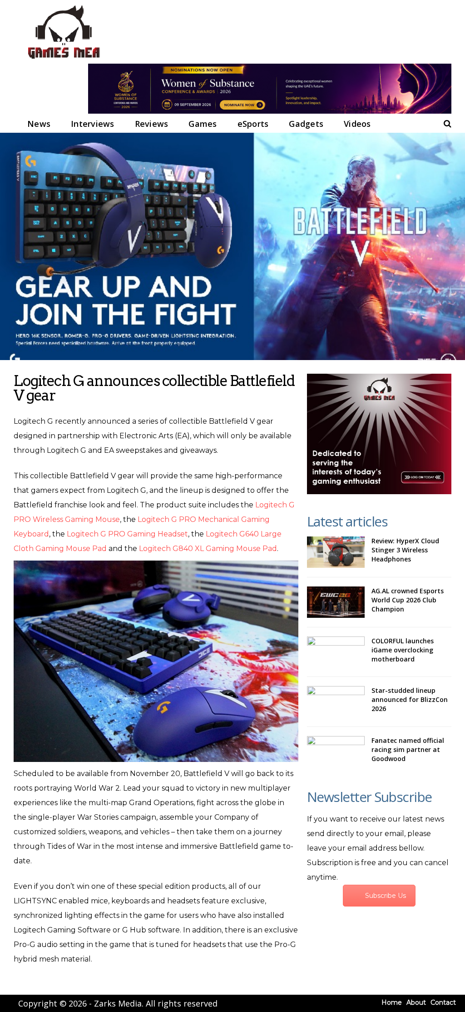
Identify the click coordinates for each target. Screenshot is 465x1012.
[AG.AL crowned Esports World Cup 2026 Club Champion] (336, 602)
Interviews (92, 124)
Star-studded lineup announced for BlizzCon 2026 (409, 699)
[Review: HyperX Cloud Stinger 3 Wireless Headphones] (336, 552)
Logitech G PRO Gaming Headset (127, 534)
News (38, 124)
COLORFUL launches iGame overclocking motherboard (402, 649)
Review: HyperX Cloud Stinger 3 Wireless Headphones (405, 549)
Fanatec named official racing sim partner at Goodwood (407, 749)
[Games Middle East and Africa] (64, 59)
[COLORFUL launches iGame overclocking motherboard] (336, 652)
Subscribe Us (385, 896)
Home (391, 1002)
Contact (443, 1002)
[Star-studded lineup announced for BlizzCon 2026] (336, 701)
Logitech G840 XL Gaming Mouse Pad (208, 548)
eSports (253, 124)
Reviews (151, 124)
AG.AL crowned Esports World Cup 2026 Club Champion (407, 599)
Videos (357, 124)
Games (202, 124)
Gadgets (306, 124)
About (416, 1002)
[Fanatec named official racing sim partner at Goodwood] (336, 751)
